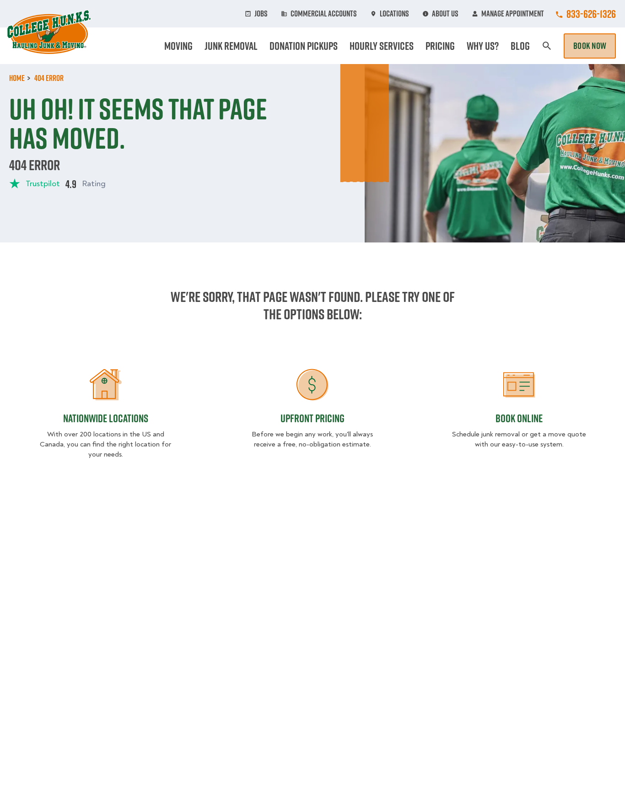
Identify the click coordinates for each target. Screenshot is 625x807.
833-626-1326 (591, 14)
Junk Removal (231, 46)
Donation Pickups (303, 46)
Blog (520, 46)
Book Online (519, 418)
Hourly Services (382, 46)
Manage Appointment (512, 14)
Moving (178, 46)
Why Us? (483, 46)
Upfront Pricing (312, 418)
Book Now (589, 45)
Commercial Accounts (324, 14)
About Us (445, 14)
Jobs (261, 14)
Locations (394, 14)
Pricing (440, 46)
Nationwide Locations (105, 418)
